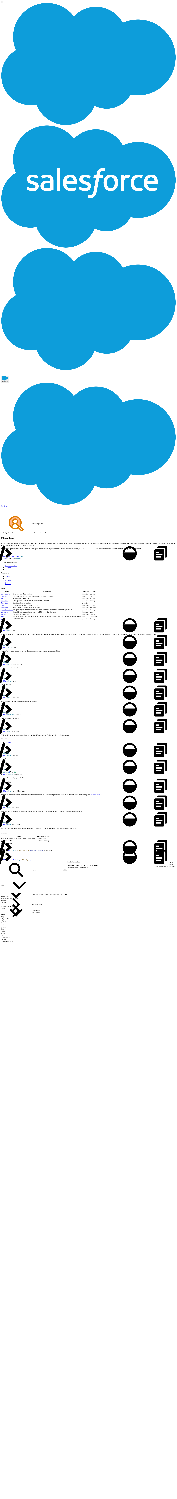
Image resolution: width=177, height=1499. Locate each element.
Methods (172, 866)
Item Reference (72, 862)
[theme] (129, 553)
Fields (171, 864)
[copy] (160, 553)
